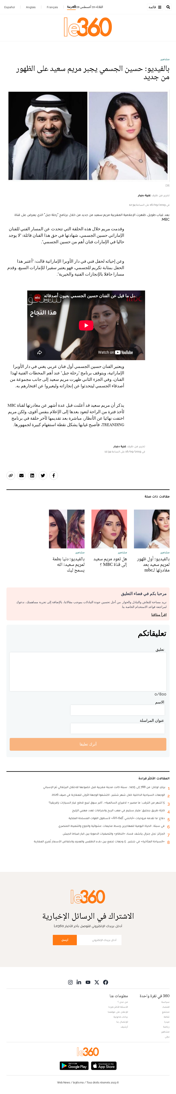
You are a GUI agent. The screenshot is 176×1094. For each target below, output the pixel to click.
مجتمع (166, 1011)
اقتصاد (166, 1006)
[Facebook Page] (105, 982)
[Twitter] (96, 982)
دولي (167, 1036)
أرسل (64, 940)
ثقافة (167, 1016)
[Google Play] (74, 1065)
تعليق (160, 649)
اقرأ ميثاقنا (159, 615)
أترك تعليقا (88, 744)
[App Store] (104, 1065)
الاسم (159, 702)
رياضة (166, 1026)
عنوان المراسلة (152, 720)
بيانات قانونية (121, 1016)
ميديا (167, 1021)
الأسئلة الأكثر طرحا (118, 1006)
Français (52, 7)
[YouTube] (88, 982)
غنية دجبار (144, 195)
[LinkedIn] (79, 982)
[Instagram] (70, 982)
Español (9, 7)
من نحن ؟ (123, 1001)
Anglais (31, 7)
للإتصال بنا (122, 1021)
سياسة (165, 1001)
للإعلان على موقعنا (118, 1011)
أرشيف (124, 1026)
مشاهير (165, 59)
